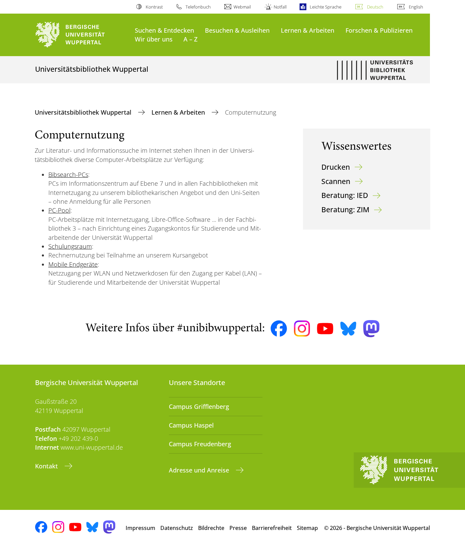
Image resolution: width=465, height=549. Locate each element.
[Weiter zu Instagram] (302, 328)
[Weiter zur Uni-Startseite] (81, 34)
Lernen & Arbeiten (307, 30)
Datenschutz (176, 528)
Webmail (242, 7)
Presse (238, 528)
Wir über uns (154, 39)
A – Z (190, 39)
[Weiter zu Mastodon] (371, 328)
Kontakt (47, 466)
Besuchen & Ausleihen (237, 30)
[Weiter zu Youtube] (325, 328)
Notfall (280, 7)
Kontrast (154, 7)
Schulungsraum (70, 246)
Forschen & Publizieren (379, 30)
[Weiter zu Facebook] (279, 328)
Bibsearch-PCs (68, 174)
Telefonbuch (198, 7)
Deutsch (375, 7)
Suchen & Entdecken (164, 30)
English (416, 7)
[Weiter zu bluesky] (348, 328)
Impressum (140, 528)
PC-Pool (59, 210)
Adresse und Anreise (200, 470)
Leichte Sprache (325, 7)
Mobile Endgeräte (73, 264)
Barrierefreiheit (272, 528)
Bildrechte (211, 528)
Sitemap (307, 528)
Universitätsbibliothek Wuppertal (84, 112)
